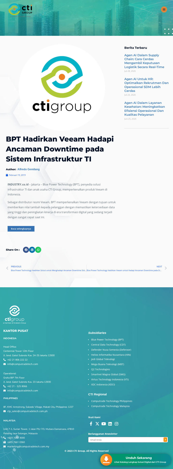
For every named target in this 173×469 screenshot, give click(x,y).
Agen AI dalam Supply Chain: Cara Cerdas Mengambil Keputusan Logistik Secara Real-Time (144, 61)
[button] (26, 250)
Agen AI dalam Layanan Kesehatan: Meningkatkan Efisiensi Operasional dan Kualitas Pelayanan (144, 109)
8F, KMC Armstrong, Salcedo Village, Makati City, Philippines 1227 (38, 407)
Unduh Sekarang (139, 458)
